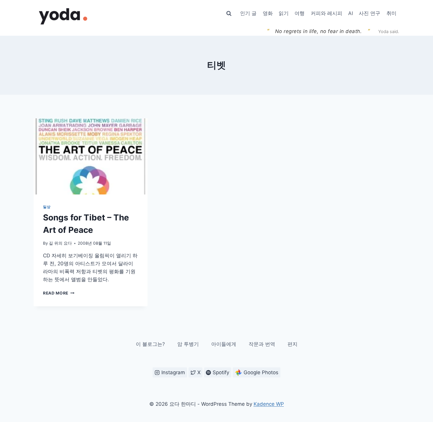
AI (350, 13)
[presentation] (91, 156)
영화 (268, 13)
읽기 (284, 13)
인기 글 (248, 13)
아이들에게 (223, 344)
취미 (391, 13)
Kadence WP (269, 404)
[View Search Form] (229, 13)
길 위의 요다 (60, 243)
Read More (59, 293)
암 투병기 (188, 344)
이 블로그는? (150, 344)
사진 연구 (369, 13)
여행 (300, 13)
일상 (46, 207)
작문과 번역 (262, 344)
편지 (292, 344)
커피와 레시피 (326, 13)
